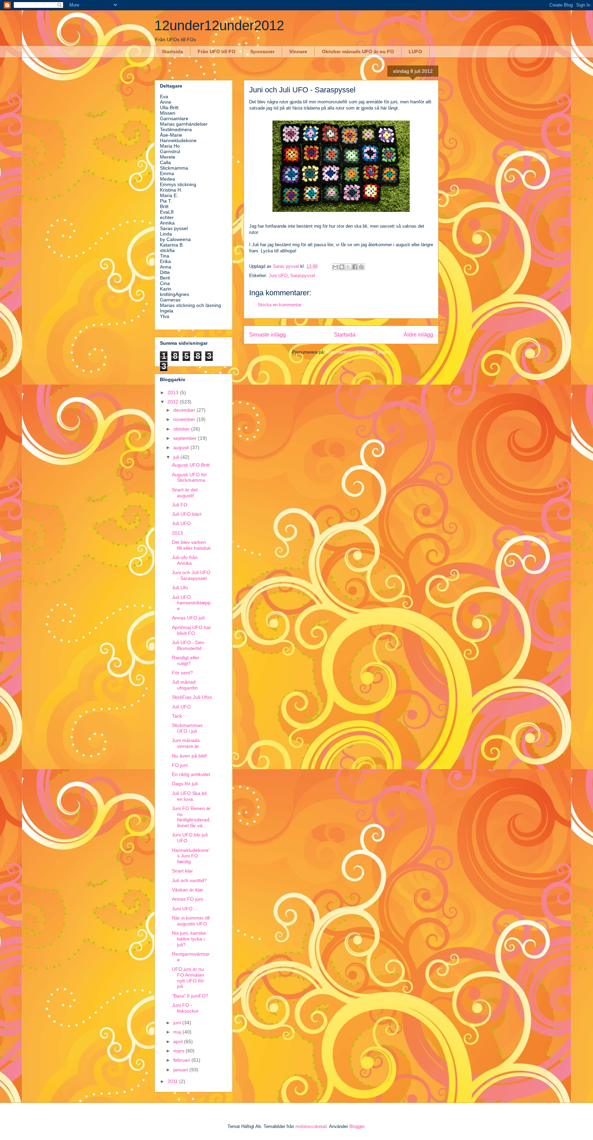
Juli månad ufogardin (185, 685)
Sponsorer (262, 51)
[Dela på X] (348, 266)
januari (181, 1069)
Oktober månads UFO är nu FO (358, 51)
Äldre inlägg (418, 335)
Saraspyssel (302, 275)
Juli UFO (181, 523)
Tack (177, 716)
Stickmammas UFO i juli (187, 728)
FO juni (180, 765)
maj (178, 1032)
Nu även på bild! (189, 756)
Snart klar (182, 871)
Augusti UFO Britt (191, 465)
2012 (173, 401)
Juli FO (179, 505)
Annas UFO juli (188, 617)
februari (182, 1060)
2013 (173, 392)
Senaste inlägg (267, 335)
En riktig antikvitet (191, 774)
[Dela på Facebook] (354, 266)
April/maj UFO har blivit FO (191, 630)
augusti (181, 447)
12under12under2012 (219, 25)
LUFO (415, 51)
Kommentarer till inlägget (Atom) (358, 352)
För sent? (182, 672)
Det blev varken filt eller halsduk (191, 545)
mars (179, 1050)
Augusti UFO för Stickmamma (189, 477)
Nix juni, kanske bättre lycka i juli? (189, 938)
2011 (173, 1081)
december (185, 410)
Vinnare (298, 51)
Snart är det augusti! (185, 492)
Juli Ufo (180, 587)
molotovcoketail (311, 1126)
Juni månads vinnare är (186, 743)
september (185, 438)
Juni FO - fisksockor (185, 1008)
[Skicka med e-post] (335, 266)
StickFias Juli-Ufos (192, 697)
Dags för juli (185, 783)
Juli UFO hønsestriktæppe (191, 603)
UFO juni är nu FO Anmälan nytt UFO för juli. (188, 977)
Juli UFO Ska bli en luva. (189, 796)
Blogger (356, 1126)
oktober (182, 429)
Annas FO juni (187, 899)
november (185, 419)
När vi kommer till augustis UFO (191, 920)
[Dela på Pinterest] (361, 266)
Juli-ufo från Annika (185, 560)
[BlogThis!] (341, 266)
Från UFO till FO (216, 51)
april (178, 1041)
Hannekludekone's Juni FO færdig (191, 856)
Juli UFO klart (186, 514)
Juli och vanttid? (189, 880)
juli (177, 457)
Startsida (172, 51)
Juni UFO (278, 275)
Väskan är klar (187, 889)
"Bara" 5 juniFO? (190, 996)
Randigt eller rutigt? (185, 660)
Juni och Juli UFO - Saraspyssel (191, 575)
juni (177, 1022)
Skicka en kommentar (279, 304)
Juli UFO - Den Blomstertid (188, 645)
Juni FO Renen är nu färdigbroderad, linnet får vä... (191, 817)
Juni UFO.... (185, 908)
